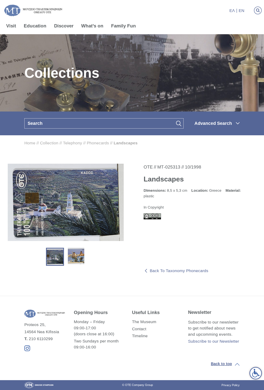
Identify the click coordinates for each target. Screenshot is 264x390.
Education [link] (35, 25)
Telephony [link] (72, 143)
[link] (256, 373)
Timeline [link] (140, 336)
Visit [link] (11, 25)
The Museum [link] (144, 321)
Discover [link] (63, 25)
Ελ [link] (232, 10)
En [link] (241, 11)
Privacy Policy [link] (230, 385)
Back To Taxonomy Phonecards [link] (179, 270)
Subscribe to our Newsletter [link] (213, 341)
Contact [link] (139, 329)
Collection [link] (49, 143)
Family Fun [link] (123, 25)
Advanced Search (213, 123)
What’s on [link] (92, 25)
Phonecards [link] (98, 143)
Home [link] (29, 143)
